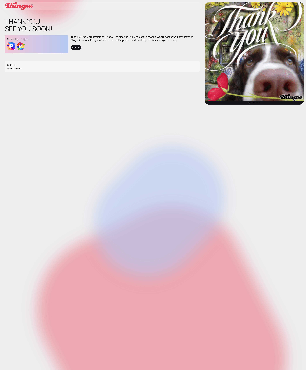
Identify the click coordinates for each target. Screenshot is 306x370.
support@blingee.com (14, 68)
